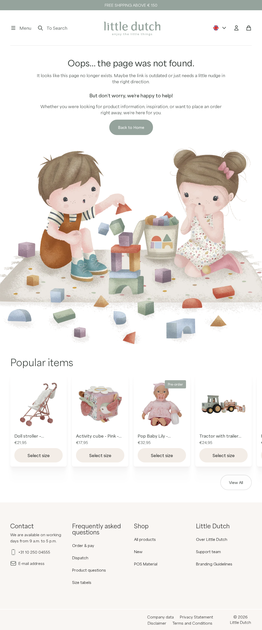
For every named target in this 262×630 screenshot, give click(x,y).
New (138, 551)
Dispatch (80, 557)
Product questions (89, 570)
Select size (39, 455)
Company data (160, 617)
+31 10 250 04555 (34, 552)
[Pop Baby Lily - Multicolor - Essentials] (162, 404)
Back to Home (131, 127)
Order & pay (83, 545)
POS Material (145, 564)
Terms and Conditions (192, 623)
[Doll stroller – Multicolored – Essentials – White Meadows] (38, 404)
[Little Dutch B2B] (131, 27)
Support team (208, 551)
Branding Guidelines (214, 564)
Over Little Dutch (211, 539)
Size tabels (81, 582)
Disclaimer (157, 623)
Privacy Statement (196, 617)
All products (145, 539)
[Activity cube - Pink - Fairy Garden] (100, 404)
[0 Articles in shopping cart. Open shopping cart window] (249, 28)
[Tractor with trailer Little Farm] (223, 404)
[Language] (220, 28)
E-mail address (31, 563)
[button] (20, 28)
